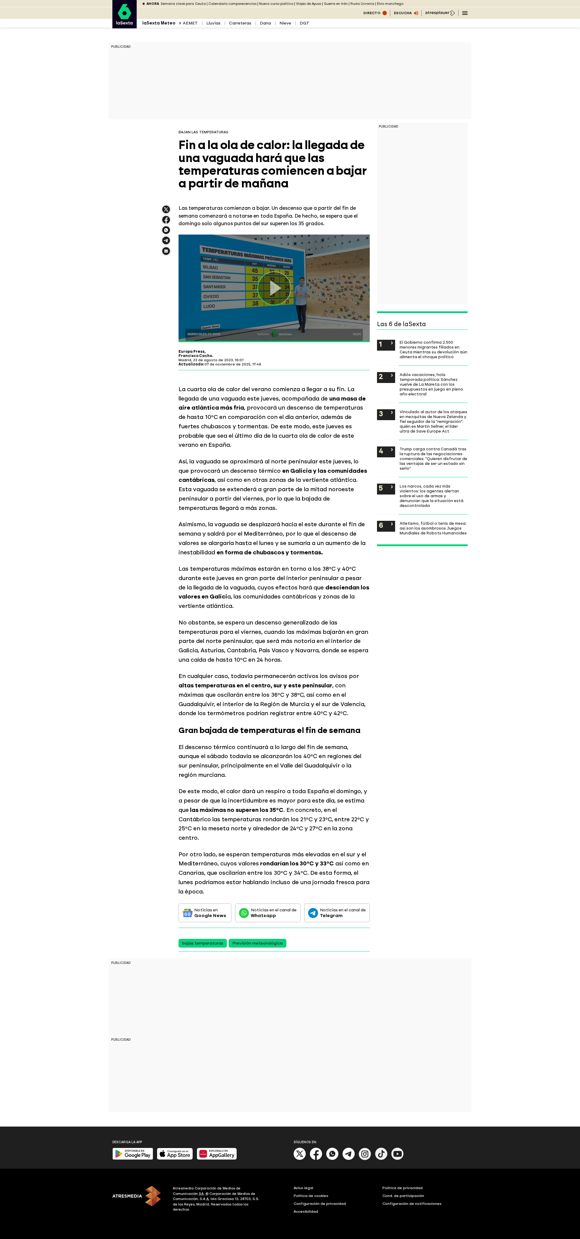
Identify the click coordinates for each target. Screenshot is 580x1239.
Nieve (285, 23)
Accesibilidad (306, 1211)
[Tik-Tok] (381, 1158)
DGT (304, 23)
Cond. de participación (403, 1196)
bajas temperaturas (202, 943)
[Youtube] (397, 1158)
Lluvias (213, 23)
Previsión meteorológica (257, 943)
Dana (265, 23)
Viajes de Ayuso (308, 4)
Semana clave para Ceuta (183, 4)
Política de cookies (311, 1196)
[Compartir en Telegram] (166, 243)
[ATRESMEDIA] (139, 1200)
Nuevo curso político (276, 4)
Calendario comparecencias (232, 4)
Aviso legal (303, 1188)
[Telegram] (348, 1158)
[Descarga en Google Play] (132, 1158)
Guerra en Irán (336, 4)
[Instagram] (365, 1158)
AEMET (190, 23)
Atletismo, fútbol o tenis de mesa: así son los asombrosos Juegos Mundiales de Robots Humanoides (433, 528)
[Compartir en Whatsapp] (166, 232)
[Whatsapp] (332, 1158)
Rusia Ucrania (362, 4)
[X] (166, 212)
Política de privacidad (402, 1188)
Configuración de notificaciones (412, 1204)
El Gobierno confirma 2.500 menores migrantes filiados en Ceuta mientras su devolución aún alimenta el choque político (433, 349)
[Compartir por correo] (166, 253)
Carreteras (240, 23)
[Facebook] (316, 1158)
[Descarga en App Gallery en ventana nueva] (217, 1158)
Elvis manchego (390, 4)
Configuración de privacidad (320, 1204)
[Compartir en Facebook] (166, 222)
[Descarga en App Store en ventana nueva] (175, 1158)
